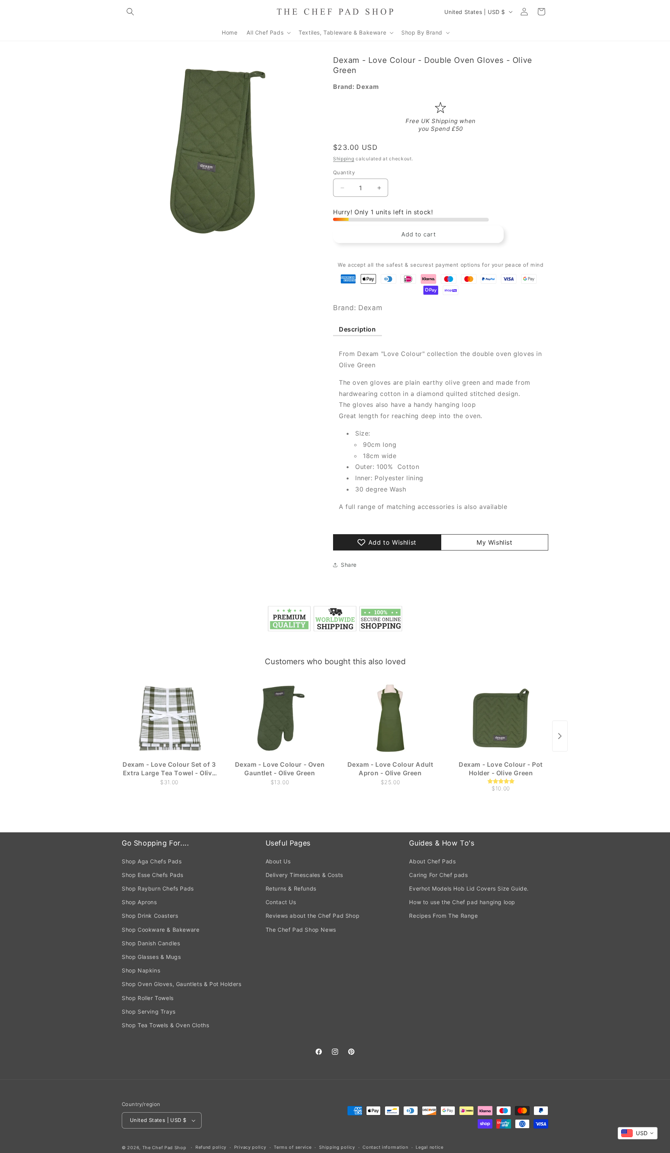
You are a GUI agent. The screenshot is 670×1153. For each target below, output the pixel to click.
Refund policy (210, 1147)
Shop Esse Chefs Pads (152, 875)
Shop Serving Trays (149, 1011)
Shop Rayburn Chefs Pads (158, 888)
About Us (278, 861)
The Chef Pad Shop (164, 1147)
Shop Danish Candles (151, 943)
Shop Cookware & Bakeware (160, 929)
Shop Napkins (141, 970)
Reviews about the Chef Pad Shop (313, 915)
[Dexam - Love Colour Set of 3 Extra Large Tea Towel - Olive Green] (169, 718)
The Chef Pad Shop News (301, 929)
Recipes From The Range (443, 915)
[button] (130, 11)
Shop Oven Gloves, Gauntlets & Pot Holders (182, 984)
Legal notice (429, 1147)
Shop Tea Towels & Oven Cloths (165, 1025)
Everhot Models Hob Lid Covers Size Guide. (469, 888)
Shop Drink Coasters (150, 915)
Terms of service (292, 1147)
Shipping (343, 158)
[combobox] (638, 1133)
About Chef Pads (432, 861)
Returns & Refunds (291, 888)
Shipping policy (337, 1147)
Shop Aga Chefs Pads (151, 861)
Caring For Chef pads (438, 875)
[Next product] (560, 736)
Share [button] (349, 564)
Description (357, 329)
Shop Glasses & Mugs (151, 956)
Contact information (385, 1147)
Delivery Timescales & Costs (304, 875)
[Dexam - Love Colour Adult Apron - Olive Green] (390, 718)
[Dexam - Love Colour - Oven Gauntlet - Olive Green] (280, 718)
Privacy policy (250, 1147)
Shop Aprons (139, 902)
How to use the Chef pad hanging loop (462, 902)
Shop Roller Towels (148, 998)
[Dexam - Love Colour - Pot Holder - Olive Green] (501, 718)
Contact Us (281, 902)
